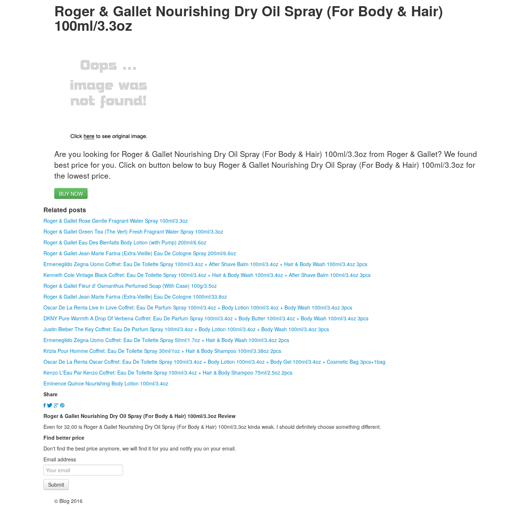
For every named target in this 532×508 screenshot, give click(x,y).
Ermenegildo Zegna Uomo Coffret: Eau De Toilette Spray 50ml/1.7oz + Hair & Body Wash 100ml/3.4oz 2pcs (166, 339)
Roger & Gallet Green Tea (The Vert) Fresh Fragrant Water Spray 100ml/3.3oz (133, 231)
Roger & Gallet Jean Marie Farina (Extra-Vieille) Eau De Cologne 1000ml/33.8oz (135, 296)
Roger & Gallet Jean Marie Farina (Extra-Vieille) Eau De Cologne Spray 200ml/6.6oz (139, 253)
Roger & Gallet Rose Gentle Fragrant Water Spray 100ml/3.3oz (115, 220)
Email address (59, 459)
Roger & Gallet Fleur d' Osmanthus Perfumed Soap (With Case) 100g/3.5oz (130, 285)
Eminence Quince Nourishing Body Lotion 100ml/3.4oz (105, 383)
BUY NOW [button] (71, 193)
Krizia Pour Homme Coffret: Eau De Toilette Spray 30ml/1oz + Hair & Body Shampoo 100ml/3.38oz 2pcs (162, 350)
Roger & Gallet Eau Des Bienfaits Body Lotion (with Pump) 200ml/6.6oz (124, 242)
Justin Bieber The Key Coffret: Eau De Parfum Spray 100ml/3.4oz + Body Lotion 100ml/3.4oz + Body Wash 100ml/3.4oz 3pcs (186, 329)
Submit (56, 484)
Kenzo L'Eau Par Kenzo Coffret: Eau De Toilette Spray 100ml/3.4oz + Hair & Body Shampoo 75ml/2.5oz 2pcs (167, 372)
